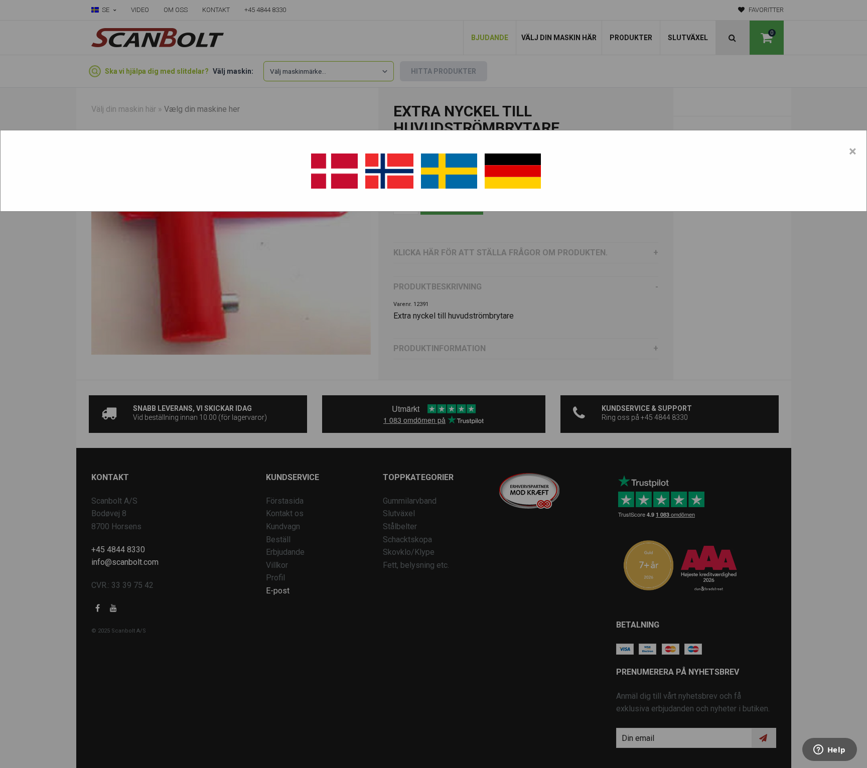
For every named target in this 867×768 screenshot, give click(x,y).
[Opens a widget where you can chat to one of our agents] (829, 750)
